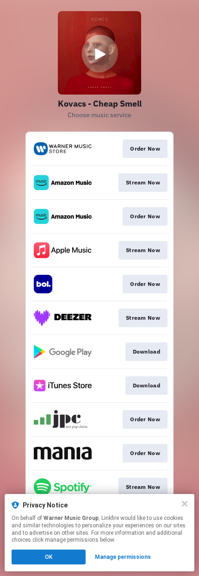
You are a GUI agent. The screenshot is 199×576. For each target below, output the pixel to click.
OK (48, 557)
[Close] (184, 503)
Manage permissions (123, 557)
